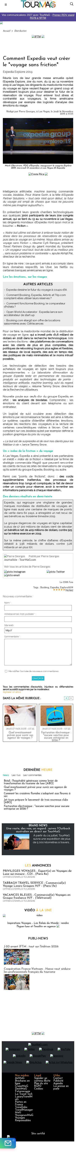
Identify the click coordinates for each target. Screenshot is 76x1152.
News (6, 775)
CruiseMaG (21, 1086)
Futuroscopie (22, 1091)
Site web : (9, 625)
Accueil (6, 31)
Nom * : (8, 602)
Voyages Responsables (23, 1119)
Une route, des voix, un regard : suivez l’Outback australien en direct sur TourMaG (38, 830)
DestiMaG (21, 1089)
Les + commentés (32, 775)
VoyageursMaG (24, 1115)
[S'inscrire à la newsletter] (8, 1143)
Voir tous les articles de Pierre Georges (27, 566)
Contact (58, 1078)
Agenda (58, 1083)
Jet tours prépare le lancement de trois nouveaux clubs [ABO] (36, 801)
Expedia (54, 587)
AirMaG (19, 1078)
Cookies (38, 1089)
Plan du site (41, 1083)
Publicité (58, 1081)
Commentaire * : (12, 636)
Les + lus (16, 775)
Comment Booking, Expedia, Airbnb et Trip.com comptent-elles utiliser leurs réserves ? (35, 296)
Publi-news (38, 938)
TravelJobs (21, 1107)
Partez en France (20, 1103)
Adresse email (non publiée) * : (20, 614)
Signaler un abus (12, 692)
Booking (44, 587)
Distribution (20, 31)
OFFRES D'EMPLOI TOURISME (19, 877)
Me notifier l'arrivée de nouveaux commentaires (33, 671)
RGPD (37, 1086)
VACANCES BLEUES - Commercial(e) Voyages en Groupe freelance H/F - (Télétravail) (37, 896)
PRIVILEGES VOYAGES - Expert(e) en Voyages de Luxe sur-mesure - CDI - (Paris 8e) (37, 872)
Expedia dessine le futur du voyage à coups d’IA (36, 289)
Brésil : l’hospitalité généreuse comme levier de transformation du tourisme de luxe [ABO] (31, 782)
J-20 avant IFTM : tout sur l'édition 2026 (31, 946)
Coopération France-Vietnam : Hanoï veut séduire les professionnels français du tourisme (37, 970)
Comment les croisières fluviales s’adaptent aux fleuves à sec (37, 795)
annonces (38, 865)
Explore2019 (66, 587)
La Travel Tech (23, 1094)
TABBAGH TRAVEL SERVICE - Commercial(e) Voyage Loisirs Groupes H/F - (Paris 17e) (34, 884)
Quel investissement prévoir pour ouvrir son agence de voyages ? (20, 735)
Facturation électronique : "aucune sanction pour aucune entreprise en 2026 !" (56, 735)
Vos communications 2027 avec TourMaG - (38, 16)
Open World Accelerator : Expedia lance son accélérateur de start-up (33, 313)
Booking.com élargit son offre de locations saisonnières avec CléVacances (32, 322)
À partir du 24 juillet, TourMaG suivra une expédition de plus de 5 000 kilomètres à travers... (52, 839)
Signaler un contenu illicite (42, 1079)
